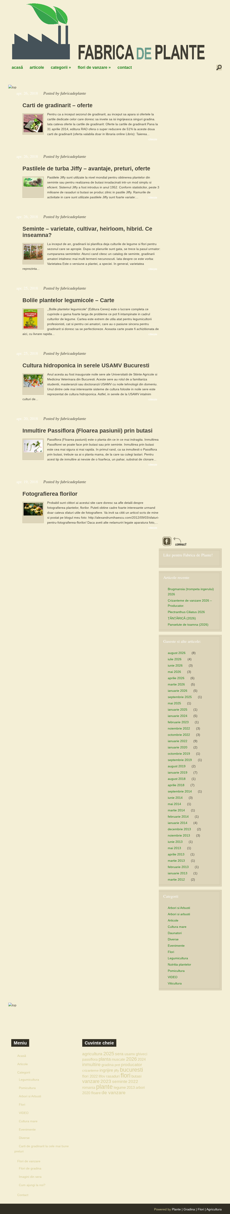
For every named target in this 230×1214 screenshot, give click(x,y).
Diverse (173, 939)
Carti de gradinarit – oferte (57, 105)
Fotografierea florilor (49, 494)
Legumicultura (178, 958)
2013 (131, 1087)
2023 (105, 1081)
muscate (118, 1059)
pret (117, 1065)
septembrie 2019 (180, 760)
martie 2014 (176, 810)
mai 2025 (174, 703)
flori (125, 1075)
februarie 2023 (178, 722)
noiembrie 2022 (179, 728)
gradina (108, 1065)
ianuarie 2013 (177, 873)
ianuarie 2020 (177, 747)
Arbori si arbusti (179, 914)
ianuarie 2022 (177, 741)
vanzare (91, 1081)
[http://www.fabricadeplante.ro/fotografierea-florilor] (33, 514)
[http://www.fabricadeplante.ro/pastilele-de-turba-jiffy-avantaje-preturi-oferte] (33, 185)
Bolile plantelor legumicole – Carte (68, 300)
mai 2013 (174, 848)
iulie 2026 (174, 659)
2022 (133, 1081)
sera (119, 1053)
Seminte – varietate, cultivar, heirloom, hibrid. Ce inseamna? (87, 231)
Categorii (61, 67)
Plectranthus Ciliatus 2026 (186, 612)
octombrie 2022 (179, 734)
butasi (136, 1076)
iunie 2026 (175, 665)
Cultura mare (177, 926)
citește (152, 139)
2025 (108, 1053)
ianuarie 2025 (177, 709)
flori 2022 (90, 1076)
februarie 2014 (178, 816)
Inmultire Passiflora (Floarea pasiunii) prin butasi (87, 430)
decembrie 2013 (179, 829)
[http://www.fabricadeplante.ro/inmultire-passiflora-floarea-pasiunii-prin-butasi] (33, 451)
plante (104, 1086)
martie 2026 (176, 684)
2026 (131, 1059)
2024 (142, 1059)
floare (96, 1093)
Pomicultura (176, 971)
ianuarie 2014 (177, 823)
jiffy (116, 1070)
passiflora (90, 1059)
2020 (86, 1093)
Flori (171, 952)
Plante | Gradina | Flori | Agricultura (197, 1209)
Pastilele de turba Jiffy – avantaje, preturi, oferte (86, 168)
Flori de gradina (30, 1168)
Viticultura (175, 983)
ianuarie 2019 (177, 772)
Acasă (17, 67)
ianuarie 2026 (177, 690)
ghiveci (141, 1054)
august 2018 (177, 779)
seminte (119, 1081)
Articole (37, 67)
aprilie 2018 (176, 785)
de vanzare (114, 1092)
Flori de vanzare (94, 67)
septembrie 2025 (180, 697)
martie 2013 (176, 860)
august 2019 (177, 766)
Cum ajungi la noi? (32, 1185)
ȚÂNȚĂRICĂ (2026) (182, 618)
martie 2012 (176, 879)
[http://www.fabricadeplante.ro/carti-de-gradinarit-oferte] (33, 131)
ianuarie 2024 (177, 716)
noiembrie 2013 (179, 835)
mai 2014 (174, 804)
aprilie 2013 (176, 854)
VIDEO (172, 977)
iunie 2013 (175, 842)
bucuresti (131, 1070)
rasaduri (113, 1076)
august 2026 (177, 653)
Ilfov (102, 1076)
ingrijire (106, 1070)
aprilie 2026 (176, 678)
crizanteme (90, 1070)
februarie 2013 (178, 867)
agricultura (92, 1053)
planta (105, 1059)
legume (120, 1087)
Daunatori (175, 933)
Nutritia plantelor (179, 964)
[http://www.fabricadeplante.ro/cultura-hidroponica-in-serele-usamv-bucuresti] (33, 386)
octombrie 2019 (179, 753)
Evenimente (176, 945)
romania (88, 1087)
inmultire (91, 1064)
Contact (124, 67)
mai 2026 (174, 672)
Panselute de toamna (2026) (188, 624)
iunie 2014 (175, 797)
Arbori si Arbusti (179, 908)
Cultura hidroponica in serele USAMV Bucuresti (85, 365)
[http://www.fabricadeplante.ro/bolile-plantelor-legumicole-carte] (30, 327)
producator (131, 1064)
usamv (129, 1054)
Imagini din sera (30, 1176)
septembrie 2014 (180, 791)
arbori (140, 1087)
